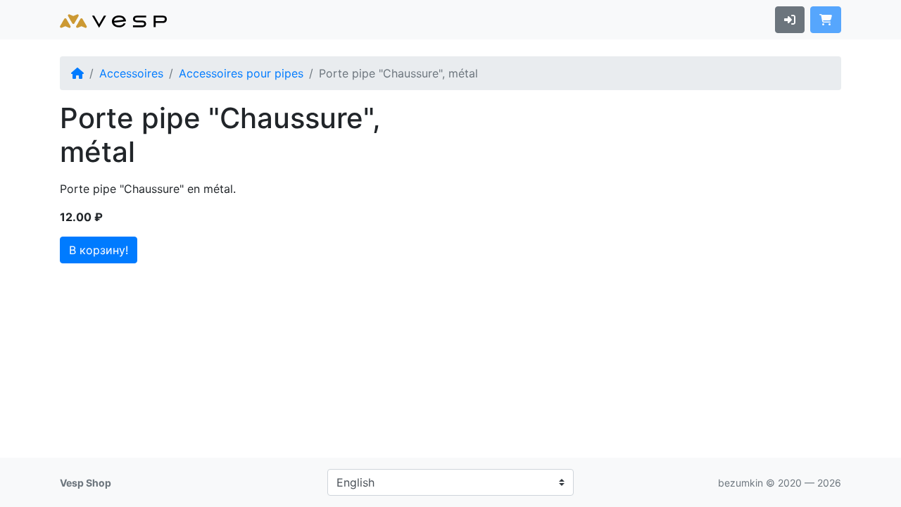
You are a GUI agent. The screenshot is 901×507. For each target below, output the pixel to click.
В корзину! (98, 250)
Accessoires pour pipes (241, 73)
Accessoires (131, 73)
